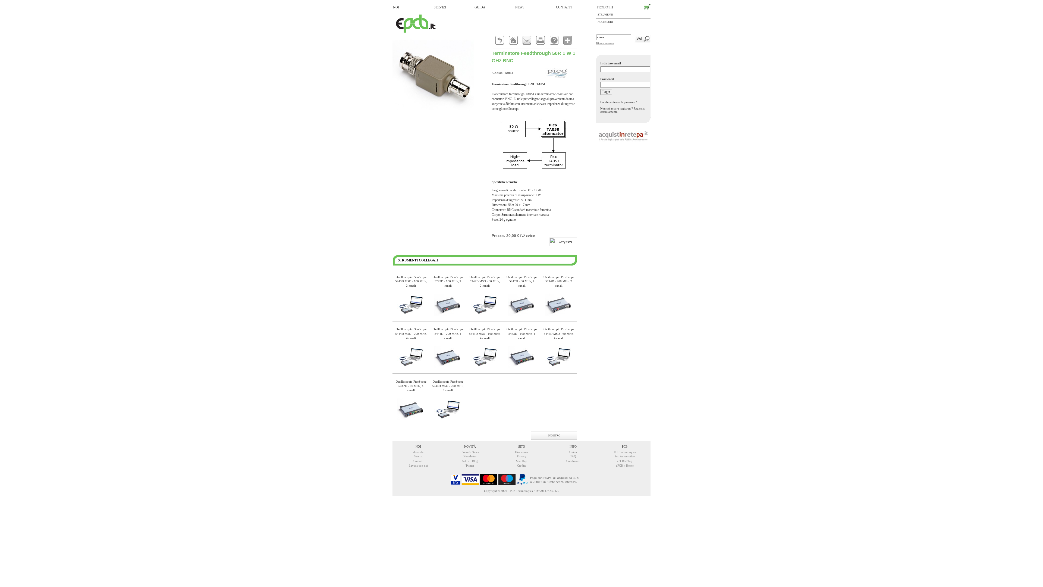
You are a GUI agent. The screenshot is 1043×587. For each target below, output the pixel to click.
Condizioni (573, 461)
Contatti (418, 461)
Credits (521, 465)
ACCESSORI (605, 21)
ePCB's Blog (624, 461)
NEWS (519, 7)
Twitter (470, 465)
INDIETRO (554, 435)
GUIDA (480, 7)
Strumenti (605, 14)
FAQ (573, 456)
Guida (573, 452)
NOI (396, 7)
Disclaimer (521, 452)
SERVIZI (440, 7)
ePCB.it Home (625, 465)
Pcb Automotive (625, 456)
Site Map (521, 461)
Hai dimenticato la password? (618, 102)
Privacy (521, 456)
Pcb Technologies (625, 452)
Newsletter (469, 456)
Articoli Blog (470, 461)
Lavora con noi (418, 465)
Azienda (418, 452)
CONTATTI (564, 7)
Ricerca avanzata (605, 43)
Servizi (418, 456)
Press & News (470, 452)
